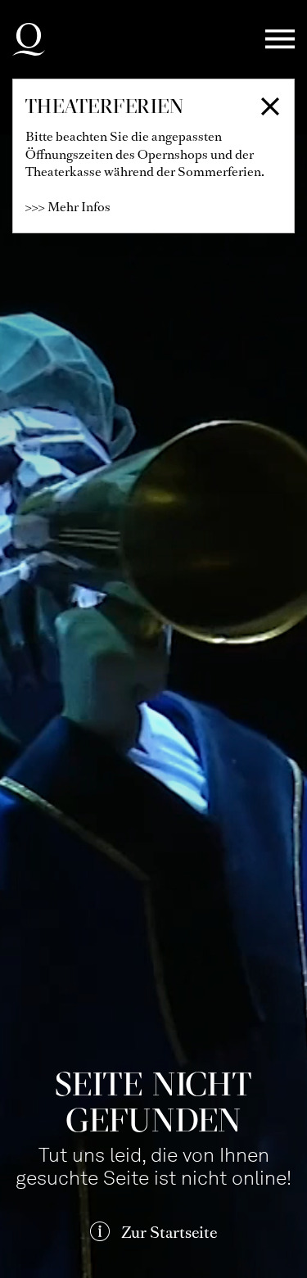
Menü (280, 40)
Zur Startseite (169, 1233)
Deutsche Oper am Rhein (28, 39)
